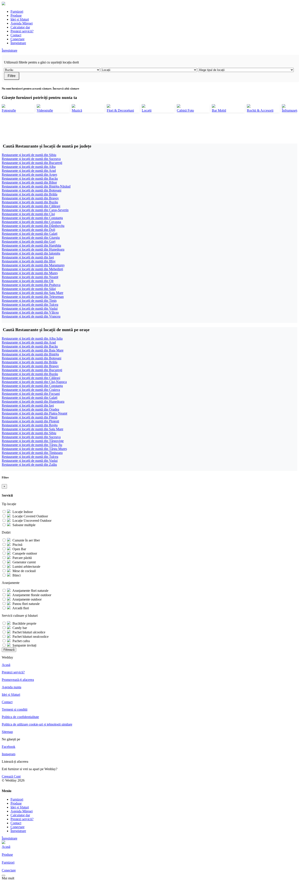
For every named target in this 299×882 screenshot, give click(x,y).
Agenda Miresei (22, 23)
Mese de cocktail (24, 571)
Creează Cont (11, 776)
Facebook (8, 746)
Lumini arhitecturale (26, 566)
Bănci (16, 575)
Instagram (8, 754)
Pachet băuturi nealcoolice (30, 636)
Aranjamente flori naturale (30, 590)
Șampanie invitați (24, 645)
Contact (16, 35)
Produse (16, 15)
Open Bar (19, 549)
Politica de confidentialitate (20, 717)
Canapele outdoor (24, 553)
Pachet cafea (21, 641)
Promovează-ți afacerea (18, 680)
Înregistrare (18, 43)
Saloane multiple (23, 525)
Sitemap (7, 732)
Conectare (18, 39)
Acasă (6, 665)
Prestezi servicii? (22, 31)
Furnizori (17, 11)
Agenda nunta (11, 687)
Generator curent (24, 562)
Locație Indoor (22, 512)
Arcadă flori (20, 608)
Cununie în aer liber (26, 540)
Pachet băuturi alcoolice (28, 632)
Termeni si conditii (14, 709)
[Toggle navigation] (3, 875)
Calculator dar (20, 27)
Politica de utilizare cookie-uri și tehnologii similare (37, 724)
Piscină (17, 544)
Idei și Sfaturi (20, 19)
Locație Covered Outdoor (30, 516)
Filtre (12, 76)
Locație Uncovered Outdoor (31, 520)
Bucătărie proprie (24, 623)
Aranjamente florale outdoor (31, 595)
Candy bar (19, 628)
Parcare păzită (22, 558)
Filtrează (9, 649)
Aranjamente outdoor (27, 599)
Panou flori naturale (26, 604)
